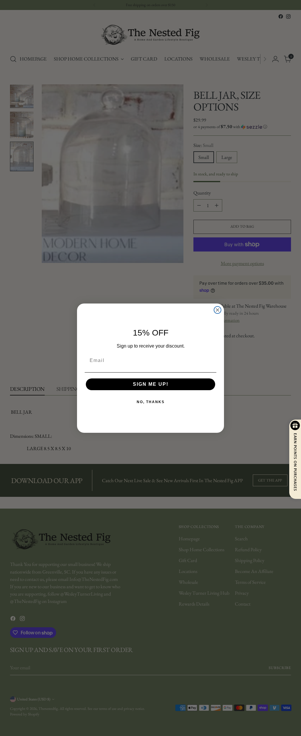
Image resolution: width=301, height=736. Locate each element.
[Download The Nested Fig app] (150, 372)
